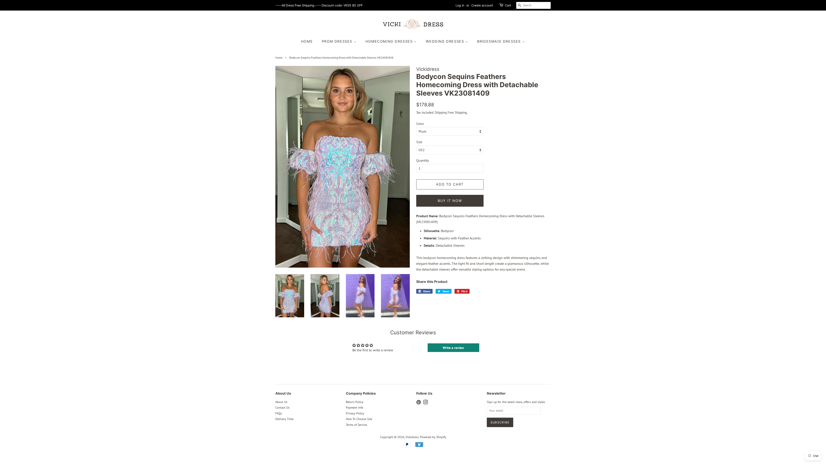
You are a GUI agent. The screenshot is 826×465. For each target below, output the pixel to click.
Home (307, 41)
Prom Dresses (338, 41)
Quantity (422, 160)
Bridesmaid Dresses (499, 41)
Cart (508, 5)
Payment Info (354, 407)
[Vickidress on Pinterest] (418, 403)
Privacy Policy (355, 413)
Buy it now (450, 200)
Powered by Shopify (433, 437)
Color (420, 123)
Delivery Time (284, 419)
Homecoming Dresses (389, 41)
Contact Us (282, 407)
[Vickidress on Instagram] (425, 403)
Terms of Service (356, 425)
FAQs (278, 413)
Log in (460, 5)
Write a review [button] (453, 348)
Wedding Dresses (445, 41)
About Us (281, 402)
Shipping (441, 112)
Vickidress (412, 437)
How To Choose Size (359, 419)
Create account (482, 5)
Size (419, 142)
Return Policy (354, 402)
